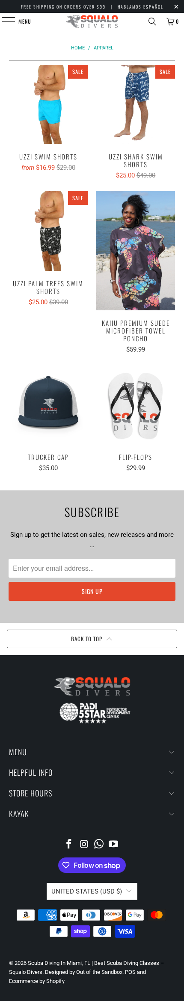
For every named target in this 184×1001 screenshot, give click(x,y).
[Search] (152, 21)
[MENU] (4, 21)
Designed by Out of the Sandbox (83, 972)
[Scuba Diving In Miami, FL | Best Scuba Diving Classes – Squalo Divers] (92, 21)
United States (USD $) (86, 891)
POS (130, 972)
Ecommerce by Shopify (37, 981)
